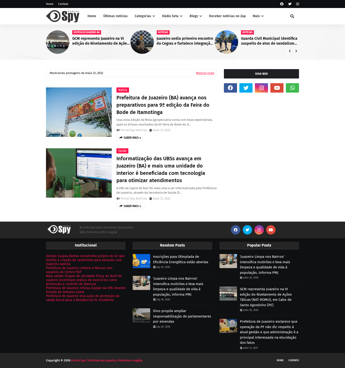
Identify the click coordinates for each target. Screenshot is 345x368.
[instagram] (297, 4)
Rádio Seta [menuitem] (170, 16)
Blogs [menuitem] (194, 16)
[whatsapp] (292, 88)
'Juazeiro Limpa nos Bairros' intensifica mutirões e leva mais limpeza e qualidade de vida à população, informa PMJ (178, 286)
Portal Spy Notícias (134, 130)
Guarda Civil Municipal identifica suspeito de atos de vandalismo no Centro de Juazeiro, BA (269, 41)
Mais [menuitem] (256, 16)
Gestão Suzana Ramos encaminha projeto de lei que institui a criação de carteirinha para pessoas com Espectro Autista (85, 260)
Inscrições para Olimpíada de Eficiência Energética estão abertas (180, 259)
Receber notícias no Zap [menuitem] (227, 16)
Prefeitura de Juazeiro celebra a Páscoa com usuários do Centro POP (79, 270)
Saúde (122, 151)
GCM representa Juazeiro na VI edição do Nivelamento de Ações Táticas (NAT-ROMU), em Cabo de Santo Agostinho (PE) (100, 41)
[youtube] (277, 88)
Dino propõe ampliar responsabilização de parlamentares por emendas (182, 316)
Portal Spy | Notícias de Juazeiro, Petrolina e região (107, 360)
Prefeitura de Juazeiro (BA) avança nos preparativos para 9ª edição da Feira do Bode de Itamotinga (162, 104)
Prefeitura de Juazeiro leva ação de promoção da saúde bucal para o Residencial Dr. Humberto (82, 298)
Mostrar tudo (205, 73)
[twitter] (290, 4)
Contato (63, 4)
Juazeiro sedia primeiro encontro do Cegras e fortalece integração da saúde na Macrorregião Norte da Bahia (185, 41)
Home (50, 4)
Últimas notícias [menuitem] (115, 16)
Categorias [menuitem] (143, 16)
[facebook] (282, 4)
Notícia (122, 90)
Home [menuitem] (92, 16)
